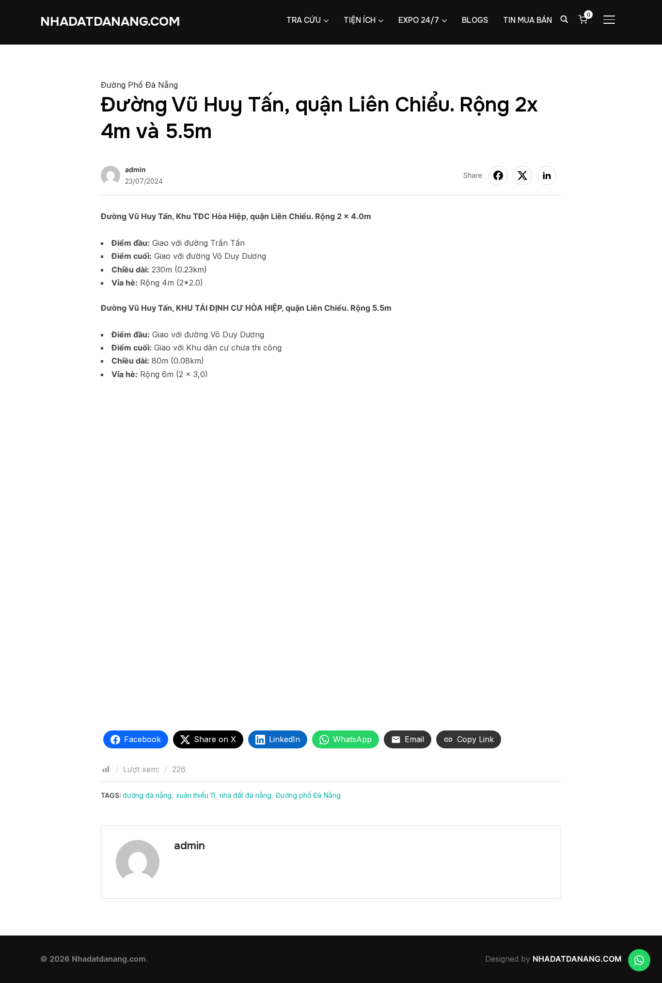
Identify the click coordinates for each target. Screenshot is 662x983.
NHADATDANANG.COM (110, 22)
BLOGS (475, 20)
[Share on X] (522, 175)
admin (135, 169)
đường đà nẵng (147, 795)
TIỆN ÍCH (360, 20)
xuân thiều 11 (195, 795)
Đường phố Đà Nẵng (308, 795)
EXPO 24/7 (418, 20)
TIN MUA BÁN (527, 20)
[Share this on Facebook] (498, 175)
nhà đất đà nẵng (245, 795)
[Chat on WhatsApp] (639, 960)
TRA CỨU (303, 20)
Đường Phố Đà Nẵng (139, 85)
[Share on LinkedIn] (546, 175)
